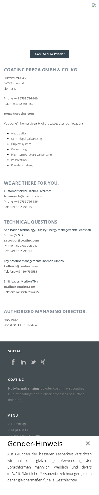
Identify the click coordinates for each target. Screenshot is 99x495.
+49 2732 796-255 (27, 292)
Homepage (18, 424)
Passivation (19, 160)
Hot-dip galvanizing (23, 388)
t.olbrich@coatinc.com (21, 266)
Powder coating (21, 165)
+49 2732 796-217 (26, 246)
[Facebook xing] (43, 362)
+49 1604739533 (26, 271)
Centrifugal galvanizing (26, 139)
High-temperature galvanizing (31, 154)
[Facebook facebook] (13, 362)
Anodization (19, 133)
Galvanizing (19, 149)
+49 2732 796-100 (26, 98)
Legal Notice (19, 430)
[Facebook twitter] (33, 362)
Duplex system (21, 144)
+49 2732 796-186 (26, 201)
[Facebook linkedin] (23, 362)
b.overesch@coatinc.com (23, 196)
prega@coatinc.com (19, 113)
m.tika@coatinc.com (19, 287)
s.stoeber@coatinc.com (21, 240)
